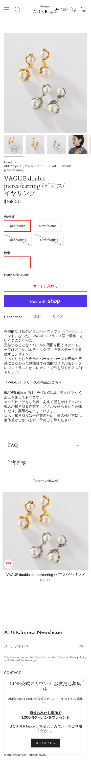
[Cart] (84, 9)
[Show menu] (6, 9)
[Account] (73, 9)
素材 (37, 317)
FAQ (13, 445)
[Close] (83, 680)
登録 (81, 646)
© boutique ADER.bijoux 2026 (25, 755)
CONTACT (12, 673)
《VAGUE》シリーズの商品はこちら (33, 382)
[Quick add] (8, 564)
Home (8, 162)
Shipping (17, 462)
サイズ (57, 317)
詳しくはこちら (45, 743)
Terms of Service (19, 660)
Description (13, 317)
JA (57, 9)
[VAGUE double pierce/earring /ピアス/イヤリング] (13, 144)
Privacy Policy (78, 657)
